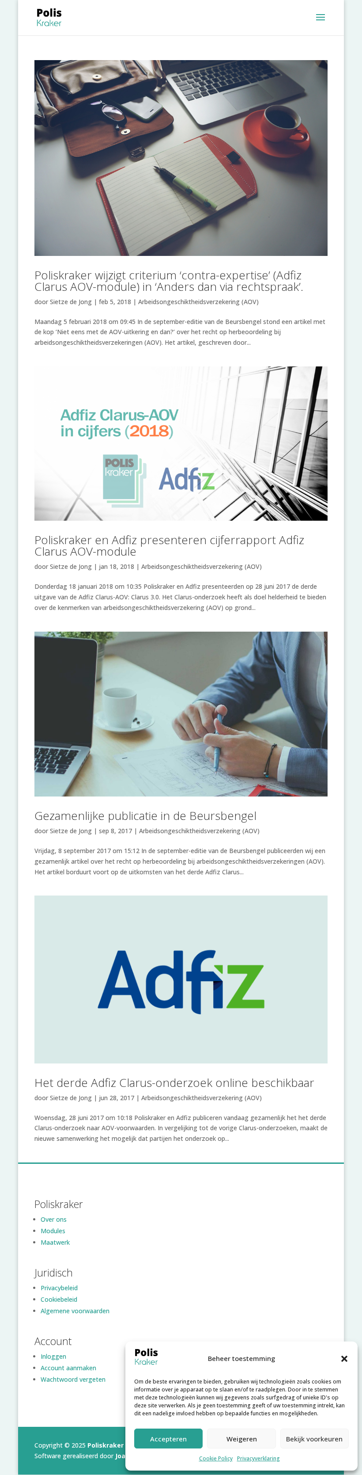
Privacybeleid (59, 1288)
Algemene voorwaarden (75, 1311)
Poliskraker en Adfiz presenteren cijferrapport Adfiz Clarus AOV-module (169, 545)
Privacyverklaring (258, 1458)
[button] (344, 1358)
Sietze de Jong (71, 301)
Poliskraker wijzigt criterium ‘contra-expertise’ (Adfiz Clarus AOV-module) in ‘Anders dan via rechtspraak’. (168, 280)
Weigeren (241, 1438)
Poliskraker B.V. (112, 1445)
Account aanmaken (68, 1368)
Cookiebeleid (59, 1299)
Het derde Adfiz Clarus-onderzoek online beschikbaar (174, 1082)
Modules (53, 1231)
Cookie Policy (216, 1458)
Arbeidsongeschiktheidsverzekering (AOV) (198, 301)
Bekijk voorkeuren (314, 1438)
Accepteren (168, 1438)
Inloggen (53, 1356)
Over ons (54, 1219)
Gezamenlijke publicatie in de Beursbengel (145, 815)
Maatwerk (55, 1242)
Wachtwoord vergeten (73, 1379)
